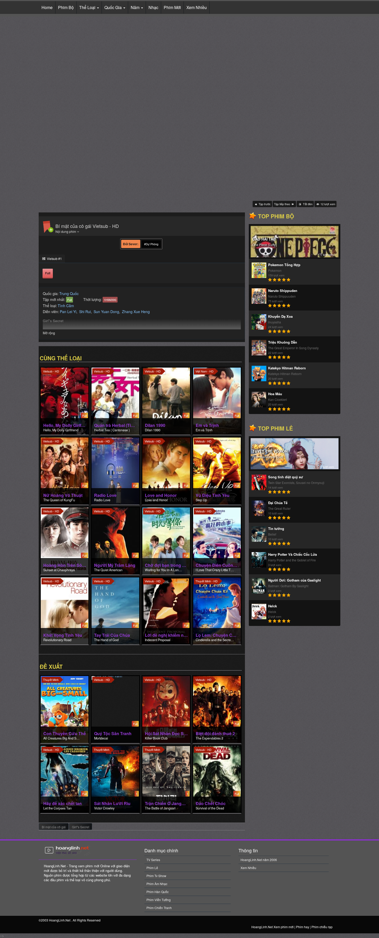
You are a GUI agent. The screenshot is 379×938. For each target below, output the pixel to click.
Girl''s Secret (80, 827)
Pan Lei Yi (68, 311)
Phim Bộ (66, 7)
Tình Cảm (66, 305)
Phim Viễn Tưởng (158, 899)
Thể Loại (87, 7)
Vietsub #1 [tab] (54, 258)
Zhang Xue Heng (136, 311)
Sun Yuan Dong (106, 311)
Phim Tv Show (156, 875)
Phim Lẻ (152, 867)
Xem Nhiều (196, 7)
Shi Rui (85, 311)
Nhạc (153, 7)
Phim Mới (172, 7)
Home (47, 7)
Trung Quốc (69, 293)
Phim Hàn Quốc (157, 891)
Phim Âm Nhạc (156, 883)
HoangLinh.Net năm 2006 (259, 859)
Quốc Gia (113, 7)
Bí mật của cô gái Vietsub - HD (87, 225)
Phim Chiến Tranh (159, 907)
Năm (136, 7)
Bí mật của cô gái (54, 827)
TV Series (153, 859)
